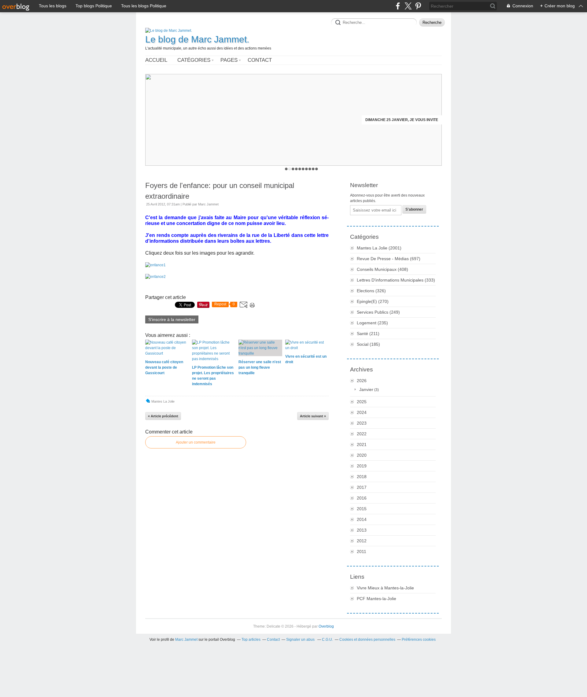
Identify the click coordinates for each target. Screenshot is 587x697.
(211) (368, 333)
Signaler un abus (301, 639)
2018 (362, 476)
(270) (373, 301)
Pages (229, 60)
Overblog (326, 626)
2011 (361, 551)
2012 (362, 540)
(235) (372, 322)
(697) (388, 258)
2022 (362, 433)
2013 (362, 530)
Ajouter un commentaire (196, 442)
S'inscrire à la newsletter (171, 319)
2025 (362, 401)
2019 (362, 465)
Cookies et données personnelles (367, 639)
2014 (362, 519)
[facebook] (398, 5)
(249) (378, 312)
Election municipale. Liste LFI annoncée (397, 120)
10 (316, 169)
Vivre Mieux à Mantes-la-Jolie (385, 587)
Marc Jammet (186, 639)
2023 (362, 423)
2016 (362, 498)
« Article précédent (163, 416)
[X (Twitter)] (408, 5)
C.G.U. (327, 639)
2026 (362, 380)
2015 (362, 508)
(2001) (379, 247)
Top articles (251, 639)
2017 (362, 487)
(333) (396, 280)
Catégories (193, 60)
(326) (371, 290)
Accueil (156, 60)
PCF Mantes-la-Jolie (376, 598)
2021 (362, 444)
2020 (362, 455)
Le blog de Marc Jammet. (197, 39)
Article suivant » (313, 416)
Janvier (366, 389)
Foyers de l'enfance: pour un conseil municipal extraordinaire (219, 190)
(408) (382, 269)
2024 (362, 412)
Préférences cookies (419, 639)
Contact (260, 60)
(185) (368, 344)
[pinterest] (418, 5)
